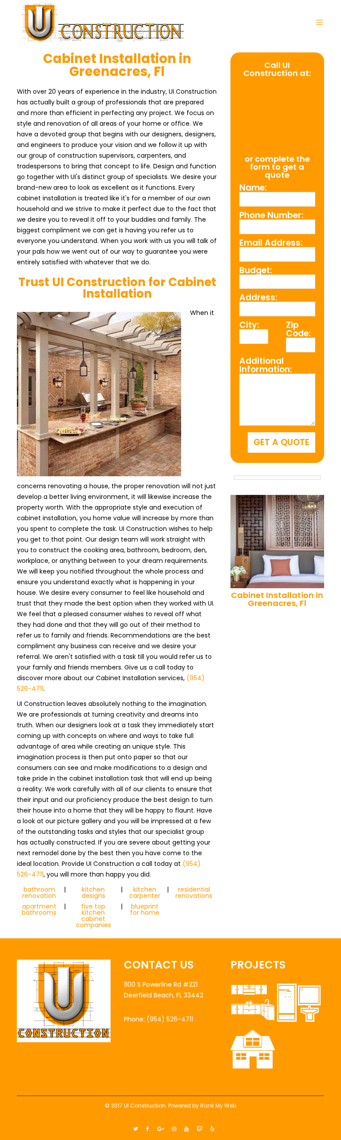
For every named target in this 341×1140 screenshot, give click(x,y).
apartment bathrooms (39, 909)
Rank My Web (218, 1105)
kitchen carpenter (144, 892)
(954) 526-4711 (277, 114)
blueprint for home (144, 909)
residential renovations (193, 892)
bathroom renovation (39, 892)
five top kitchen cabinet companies (93, 915)
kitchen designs (93, 892)
